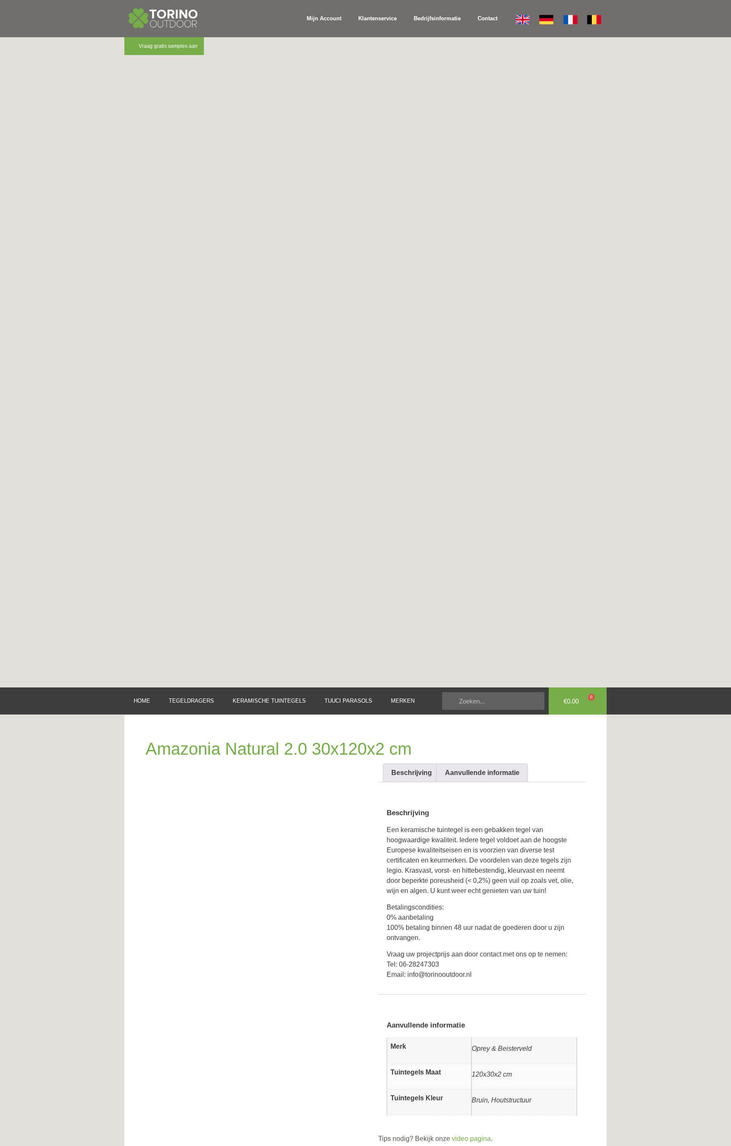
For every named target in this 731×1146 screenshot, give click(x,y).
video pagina (470, 1138)
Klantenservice (377, 18)
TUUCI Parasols (348, 701)
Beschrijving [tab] (411, 772)
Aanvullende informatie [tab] (482, 772)
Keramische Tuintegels (269, 701)
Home (142, 701)
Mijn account (324, 18)
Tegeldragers (191, 701)
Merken (403, 701)
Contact (487, 18)
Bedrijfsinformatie (437, 18)
